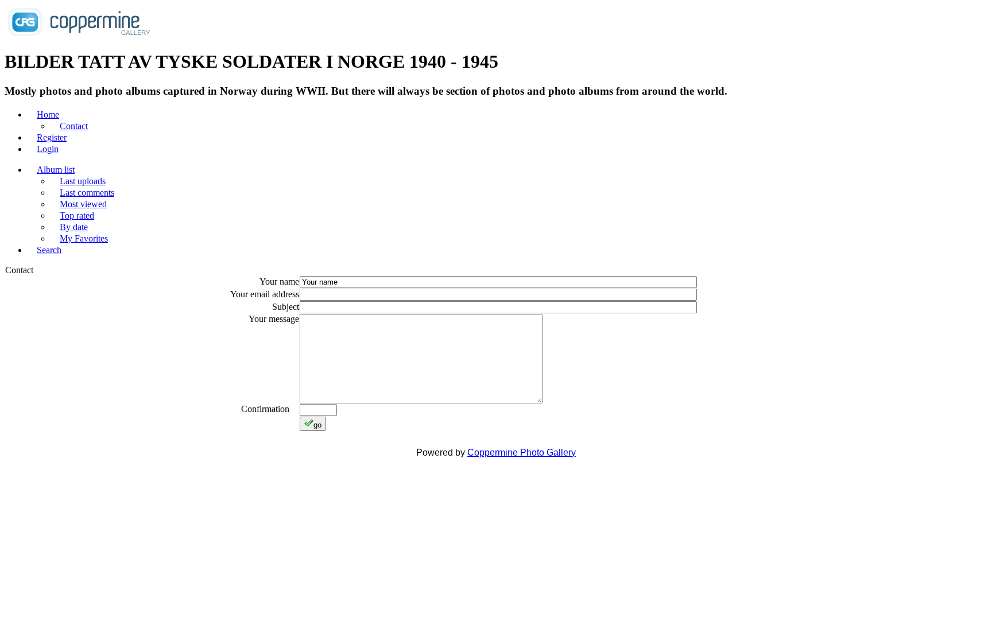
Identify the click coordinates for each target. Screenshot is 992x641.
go (317, 425)
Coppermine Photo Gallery (521, 452)
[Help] (295, 409)
